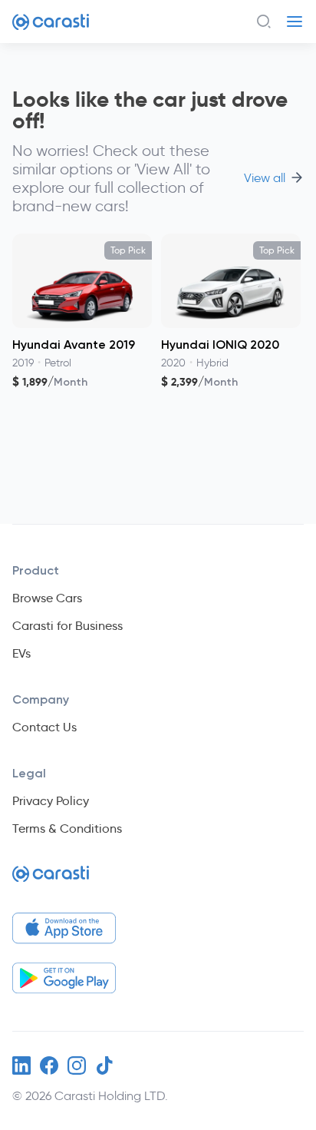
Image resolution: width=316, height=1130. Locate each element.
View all (264, 178)
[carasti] (50, 880)
